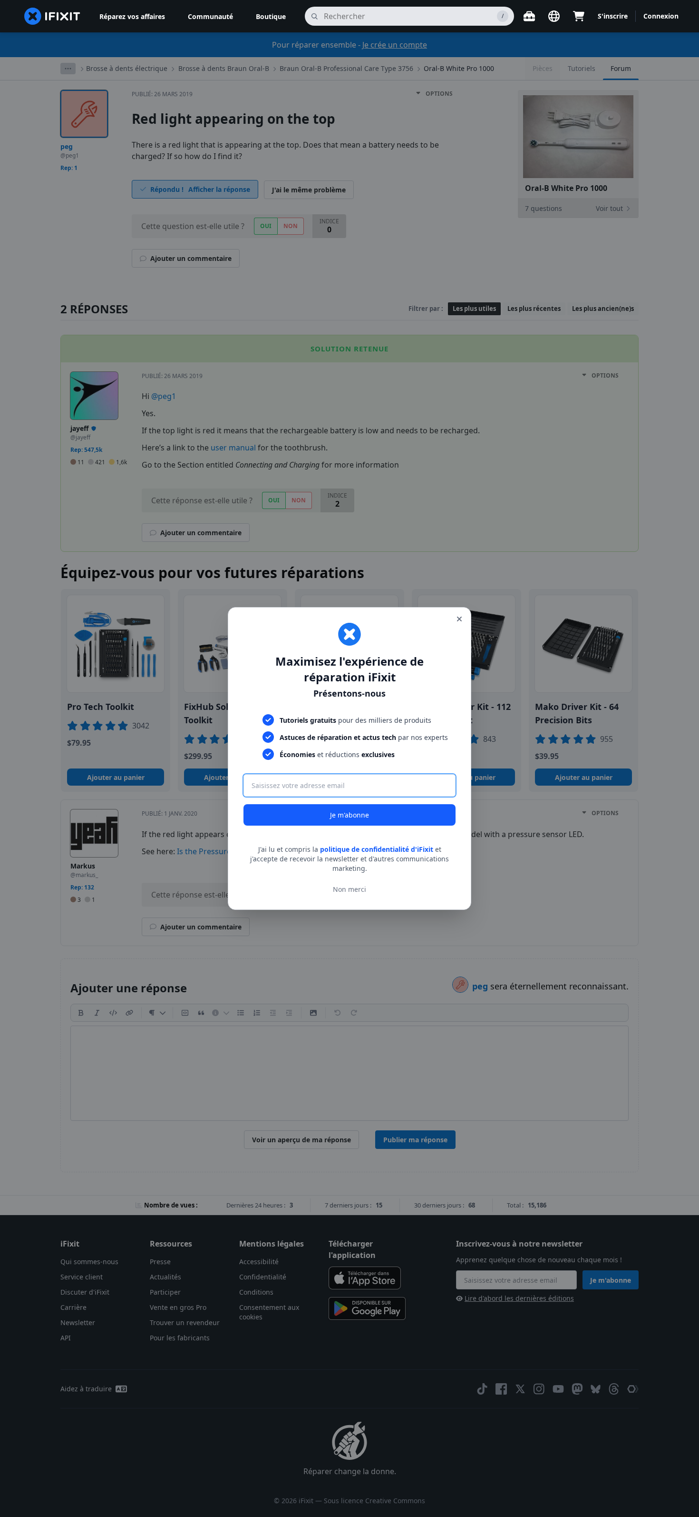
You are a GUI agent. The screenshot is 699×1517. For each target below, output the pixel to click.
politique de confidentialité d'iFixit (376, 849)
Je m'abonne (349, 814)
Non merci (349, 889)
